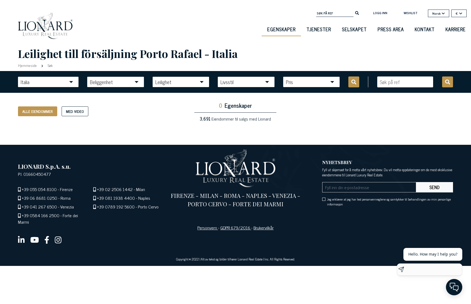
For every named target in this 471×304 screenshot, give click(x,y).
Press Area (391, 29)
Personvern (207, 227)
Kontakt (424, 29)
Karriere (455, 29)
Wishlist (411, 13)
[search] (357, 13)
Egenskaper (281, 29)
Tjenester (318, 29)
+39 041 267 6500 (39, 206)
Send (434, 187)
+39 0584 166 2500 (41, 215)
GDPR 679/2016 (235, 227)
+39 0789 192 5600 (116, 206)
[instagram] (58, 239)
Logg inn (380, 13)
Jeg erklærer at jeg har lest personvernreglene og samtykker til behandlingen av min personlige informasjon (389, 202)
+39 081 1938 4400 (116, 197)
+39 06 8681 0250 (39, 197)
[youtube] (34, 239)
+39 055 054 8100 (39, 189)
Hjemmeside (28, 65)
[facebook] (46, 239)
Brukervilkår (263, 227)
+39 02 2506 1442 (115, 189)
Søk (50, 65)
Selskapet (354, 29)
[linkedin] (21, 239)
